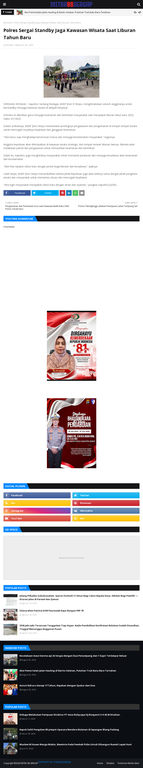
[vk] (106, 511)
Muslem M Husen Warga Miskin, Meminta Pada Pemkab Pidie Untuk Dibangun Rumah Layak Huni (76, 744)
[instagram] (37, 511)
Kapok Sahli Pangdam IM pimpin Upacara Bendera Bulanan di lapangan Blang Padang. (70, 729)
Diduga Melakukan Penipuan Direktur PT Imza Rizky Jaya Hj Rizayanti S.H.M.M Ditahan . (70, 714)
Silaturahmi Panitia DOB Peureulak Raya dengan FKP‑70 (52, 610)
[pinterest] (106, 503)
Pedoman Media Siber (129, 763)
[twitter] (106, 495)
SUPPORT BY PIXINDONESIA (54, 762)
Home (100, 763)
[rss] (37, 503)
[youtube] (37, 518)
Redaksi (10, 45)
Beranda (7, 22)
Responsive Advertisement (71, 557)
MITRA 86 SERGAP (29, 763)
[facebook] (37, 495)
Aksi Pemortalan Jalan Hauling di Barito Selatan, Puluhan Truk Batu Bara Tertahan (67, 12)
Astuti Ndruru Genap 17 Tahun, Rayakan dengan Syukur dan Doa (57, 685)
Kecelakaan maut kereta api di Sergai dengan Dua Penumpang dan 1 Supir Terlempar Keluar (73, 655)
